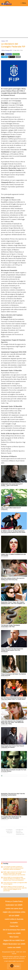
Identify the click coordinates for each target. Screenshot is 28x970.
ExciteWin (14, 923)
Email (19, 56)
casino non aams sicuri (14, 908)
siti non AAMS (14, 915)
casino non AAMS (14, 933)
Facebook (9, 54)
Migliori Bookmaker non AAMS (14, 944)
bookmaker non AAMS (14, 905)
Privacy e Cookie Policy (14, 901)
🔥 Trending (4, 863)
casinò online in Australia (14, 919)
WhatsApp (16, 54)
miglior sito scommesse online (14, 912)
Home (3, 41)
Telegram (5, 56)
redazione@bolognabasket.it (16, 961)
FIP (7, 41)
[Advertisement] (14, 23)
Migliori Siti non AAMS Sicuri (14, 940)
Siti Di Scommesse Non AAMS (14, 930)
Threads (12, 56)
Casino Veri (14, 926)
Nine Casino (14, 937)
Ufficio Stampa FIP (6, 50)
